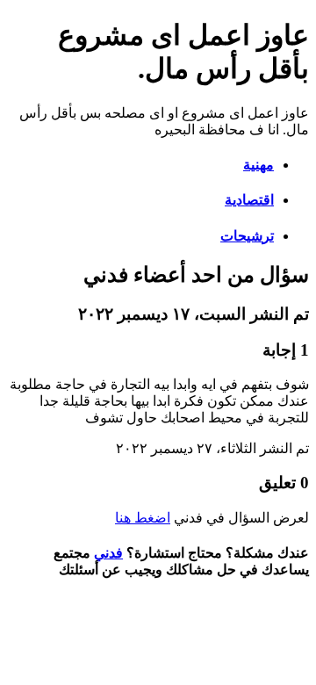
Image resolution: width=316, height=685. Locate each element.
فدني (108, 552)
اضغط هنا (142, 517)
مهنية (258, 164)
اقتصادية (249, 199)
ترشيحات (247, 235)
